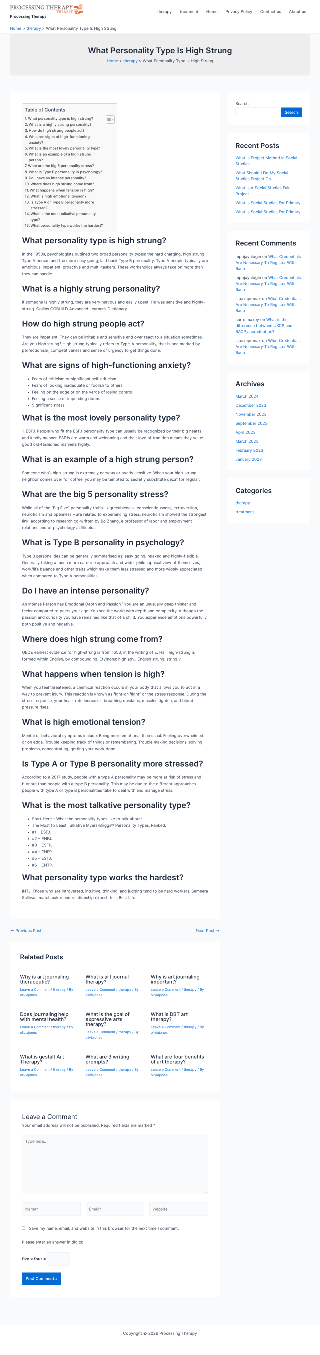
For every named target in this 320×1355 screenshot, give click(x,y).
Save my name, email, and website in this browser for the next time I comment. (104, 1228)
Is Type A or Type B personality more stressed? (62, 205)
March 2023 (247, 441)
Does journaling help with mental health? (44, 1016)
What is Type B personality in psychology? (65, 172)
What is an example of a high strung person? (60, 157)
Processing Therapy (28, 16)
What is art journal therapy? (107, 979)
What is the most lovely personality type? (64, 148)
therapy (164, 11)
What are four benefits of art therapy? (177, 1059)
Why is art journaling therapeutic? (44, 979)
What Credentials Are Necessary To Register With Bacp (268, 262)
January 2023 (249, 459)
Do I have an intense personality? (57, 178)
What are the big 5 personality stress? (61, 166)
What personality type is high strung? (60, 118)
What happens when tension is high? (62, 190)
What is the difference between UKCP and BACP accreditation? (264, 325)
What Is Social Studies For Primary (268, 202)
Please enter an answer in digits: (52, 1242)
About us (297, 11)
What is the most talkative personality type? (63, 217)
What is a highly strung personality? (60, 124)
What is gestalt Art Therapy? (42, 1059)
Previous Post (26, 930)
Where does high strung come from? (62, 184)
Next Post (208, 930)
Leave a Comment (35, 989)
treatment (189, 11)
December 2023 (251, 405)
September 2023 (252, 423)
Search (242, 103)
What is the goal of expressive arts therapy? (108, 1019)
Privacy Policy (239, 11)
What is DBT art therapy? (169, 1016)
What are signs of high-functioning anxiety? (59, 139)
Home (212, 11)
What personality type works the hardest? (66, 225)
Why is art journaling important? (175, 979)
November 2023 (251, 414)
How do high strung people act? (56, 130)
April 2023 (246, 432)
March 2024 (247, 396)
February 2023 (249, 450)
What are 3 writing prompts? (107, 1059)
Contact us (270, 11)
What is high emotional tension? (58, 196)
